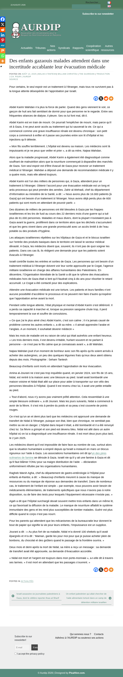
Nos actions (51, 48)
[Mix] (2, 50)
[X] (101, 98)
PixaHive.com (77, 673)
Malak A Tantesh (47, 74)
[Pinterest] (2, 40)
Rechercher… (93, 2)
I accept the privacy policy (30, 653)
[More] (111, 98)
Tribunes (40, 47)
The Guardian (87, 74)
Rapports (78, 47)
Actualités (27, 47)
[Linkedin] (2, 35)
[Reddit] (106, 98)
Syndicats (64, 47)
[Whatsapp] (2, 55)
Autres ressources (107, 48)
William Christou (67, 74)
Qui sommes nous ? (80, 634)
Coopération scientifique (93, 48)
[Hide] (1, 66)
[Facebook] (96, 98)
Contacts (99, 634)
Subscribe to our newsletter (98, 14)
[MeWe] (2, 45)
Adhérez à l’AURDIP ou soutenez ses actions (79, 637)
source (13, 79)
